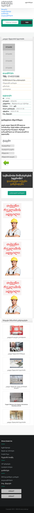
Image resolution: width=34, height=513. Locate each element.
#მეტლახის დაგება (8, 157)
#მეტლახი (5, 153)
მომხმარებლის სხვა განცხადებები (14, 80)
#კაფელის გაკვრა (8, 149)
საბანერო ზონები (6, 467)
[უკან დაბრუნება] (5, 163)
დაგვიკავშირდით (7, 15)
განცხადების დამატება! (17, 193)
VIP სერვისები (5, 464)
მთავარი (4, 9)
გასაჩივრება (7, 89)
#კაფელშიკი (6, 146)
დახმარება (4, 13)
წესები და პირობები (7, 451)
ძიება (27, 22)
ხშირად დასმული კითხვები (10, 477)
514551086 (11, 76)
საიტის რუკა (5, 454)
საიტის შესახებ (6, 11)
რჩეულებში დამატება (10, 83)
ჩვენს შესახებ (5, 447)
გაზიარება (6, 86)
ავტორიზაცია (29, 2)
